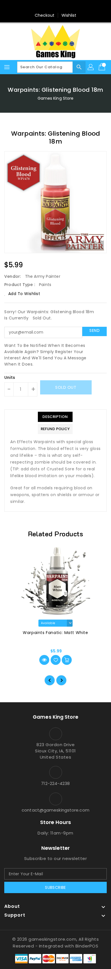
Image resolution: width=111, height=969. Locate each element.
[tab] (55, 417)
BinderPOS (86, 946)
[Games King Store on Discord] (66, 6)
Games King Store (56, 98)
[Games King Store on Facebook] (44, 6)
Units (9, 377)
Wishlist (69, 15)
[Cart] (102, 67)
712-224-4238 (55, 783)
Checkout (45, 15)
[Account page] (91, 67)
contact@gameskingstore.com (55, 810)
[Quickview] (44, 660)
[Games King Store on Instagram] (55, 6)
